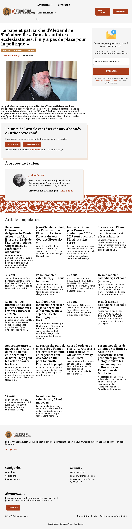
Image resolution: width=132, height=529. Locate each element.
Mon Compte (101, 11)
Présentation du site (87, 516)
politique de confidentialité (107, 81)
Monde (31, 50)
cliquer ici (35, 149)
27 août (10, 396)
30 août (10, 275)
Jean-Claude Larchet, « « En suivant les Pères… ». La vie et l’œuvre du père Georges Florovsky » (50, 235)
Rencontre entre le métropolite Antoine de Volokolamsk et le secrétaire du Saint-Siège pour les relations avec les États (19, 355)
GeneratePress (66, 524)
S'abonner (121, 11)
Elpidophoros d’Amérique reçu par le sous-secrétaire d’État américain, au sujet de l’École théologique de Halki (50, 311)
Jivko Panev (36, 175)
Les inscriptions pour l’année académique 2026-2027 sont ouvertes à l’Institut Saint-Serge (81, 235)
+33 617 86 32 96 (77, 472)
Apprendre (64, 5)
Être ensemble (45, 13)
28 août (72, 301)
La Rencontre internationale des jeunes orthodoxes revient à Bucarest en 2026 (18, 308)
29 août (72, 275)
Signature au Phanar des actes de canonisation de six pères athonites (112, 232)
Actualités (44, 5)
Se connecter (32, 145)
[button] (53, 5)
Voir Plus (13, 508)
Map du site (79, 524)
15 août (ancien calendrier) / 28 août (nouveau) (112, 305)
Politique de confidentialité (113, 516)
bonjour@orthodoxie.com (82, 476)
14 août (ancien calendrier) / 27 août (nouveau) (50, 399)
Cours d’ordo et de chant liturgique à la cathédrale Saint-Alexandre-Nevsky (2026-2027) (81, 352)
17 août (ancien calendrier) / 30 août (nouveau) (50, 278)
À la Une (6, 50)
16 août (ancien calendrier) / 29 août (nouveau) (112, 278)
